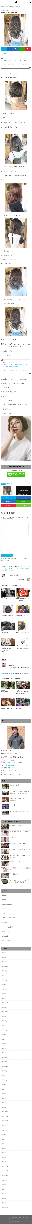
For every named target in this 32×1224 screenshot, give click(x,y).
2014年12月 (5, 1166)
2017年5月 (5, 1034)
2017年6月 (5, 1030)
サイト (3, 548)
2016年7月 (5, 1080)
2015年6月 (5, 1139)
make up (4, 899)
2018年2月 (5, 993)
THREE (18, 774)
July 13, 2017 (24, 370)
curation (4, 895)
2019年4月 (5, 957)
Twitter (12, 673)
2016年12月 (5, 1057)
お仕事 (4, 483)
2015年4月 (5, 1148)
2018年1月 (5, 998)
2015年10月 (5, 1121)
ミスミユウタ (10, 665)
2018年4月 (5, 984)
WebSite (6, 673)
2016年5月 (5, 1089)
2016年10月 (5, 1066)
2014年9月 (5, 1180)
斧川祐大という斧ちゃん (16, 825)
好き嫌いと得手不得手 (19, 811)
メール (3, 542)
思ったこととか (6, 931)
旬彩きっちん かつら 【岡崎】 (18, 843)
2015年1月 (5, 1162)
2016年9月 (5, 1071)
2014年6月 (5, 1189)
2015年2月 (5, 1157)
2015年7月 (5, 1134)
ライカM (13, 770)
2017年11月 (5, 1007)
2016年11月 (5, 1062)
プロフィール (20, 1218)
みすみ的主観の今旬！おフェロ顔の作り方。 (19, 869)
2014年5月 (5, 1193)
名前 (2, 536)
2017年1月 (5, 1052)
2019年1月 (5, 961)
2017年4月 (5, 1039)
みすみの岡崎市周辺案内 (8, 917)
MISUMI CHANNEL (15, 1221)
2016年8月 (5, 1075)
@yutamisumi (10, 765)
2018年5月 (5, 980)
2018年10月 (5, 966)
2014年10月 (5, 1175)
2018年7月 (5, 975)
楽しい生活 (5, 936)
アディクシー (11, 483)
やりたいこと (5, 922)
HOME (5, 1217)
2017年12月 (5, 1002)
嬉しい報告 (16, 805)
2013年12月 (5, 1207)
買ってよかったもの (7, 940)
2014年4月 (5, 1198)
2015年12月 (5, 1112)
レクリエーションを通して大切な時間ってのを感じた (19, 792)
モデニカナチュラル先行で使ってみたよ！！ (19, 850)
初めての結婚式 (17, 785)
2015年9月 (5, 1125)
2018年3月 (5, 989)
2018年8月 (5, 971)
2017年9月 (5, 1016)
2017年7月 (5, 1025)
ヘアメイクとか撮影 (7, 927)
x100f (2, 772)
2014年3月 (5, 1202)
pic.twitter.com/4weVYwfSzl (10, 366)
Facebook (18, 673)
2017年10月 (5, 1012)
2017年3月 (5, 1043)
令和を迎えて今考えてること (18, 799)
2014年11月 (5, 1171)
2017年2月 (5, 1048)
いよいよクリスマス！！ (16, 837)
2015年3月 (5, 1152)
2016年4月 (5, 1093)
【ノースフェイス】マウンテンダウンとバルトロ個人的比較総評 (19, 881)
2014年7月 (5, 1184)
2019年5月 (5, 952)
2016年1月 (5, 1107)
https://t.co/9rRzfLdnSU (20, 364)
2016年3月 (5, 1098)
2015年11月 (5, 1116)
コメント (3, 522)
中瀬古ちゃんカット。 (15, 862)
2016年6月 (5, 1084)
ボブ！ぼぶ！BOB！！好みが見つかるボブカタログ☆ (19, 856)
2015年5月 (5, 1143)
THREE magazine (7, 904)
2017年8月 (5, 1021)
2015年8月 (5, 1130)
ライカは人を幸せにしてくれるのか (19, 831)
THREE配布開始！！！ (15, 874)
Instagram (26, 673)
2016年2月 (5, 1102)
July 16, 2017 (24, 65)
